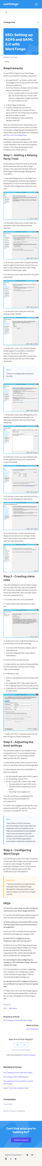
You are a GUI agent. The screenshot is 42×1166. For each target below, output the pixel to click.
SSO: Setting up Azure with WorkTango (17, 1020)
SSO (4, 1008)
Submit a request (29, 1055)
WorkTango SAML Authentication (16, 1077)
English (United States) (13, 1155)
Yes (17, 1045)
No (24, 1045)
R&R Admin (13, 1008)
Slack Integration (32, 1029)
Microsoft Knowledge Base (16, 135)
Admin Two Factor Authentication (16, 1088)
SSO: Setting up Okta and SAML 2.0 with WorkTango (18, 1082)
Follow (7, 62)
